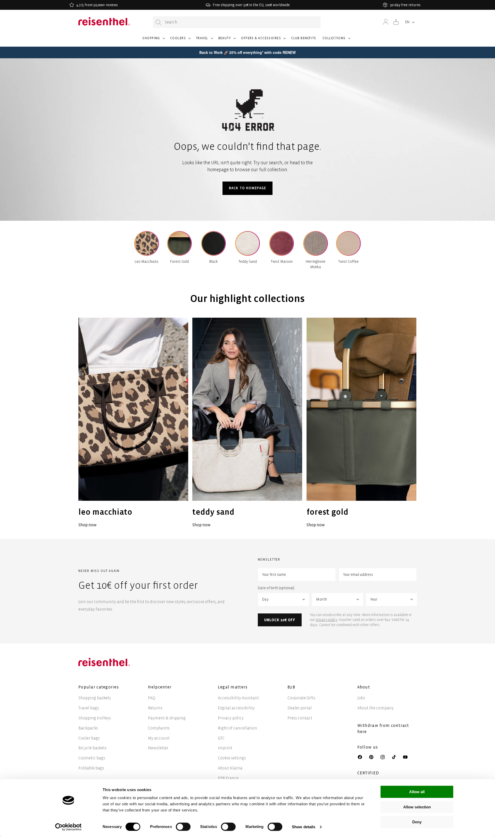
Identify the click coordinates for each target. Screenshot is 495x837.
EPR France (228, 778)
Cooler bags (89, 738)
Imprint (225, 748)
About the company (375, 708)
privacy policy (326, 620)
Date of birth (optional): (276, 588)
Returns (155, 708)
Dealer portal (299, 708)
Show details (303, 827)
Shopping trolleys (94, 718)
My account (159, 738)
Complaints (159, 728)
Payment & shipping (167, 718)
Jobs (361, 698)
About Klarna (230, 768)
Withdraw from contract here (383, 728)
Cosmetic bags (91, 758)
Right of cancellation (237, 728)
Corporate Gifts (301, 698)
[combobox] (236, 22)
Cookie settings (232, 758)
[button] (153, 40)
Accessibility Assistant (238, 698)
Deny (417, 822)
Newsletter (158, 748)
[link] (133, 423)
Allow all (417, 792)
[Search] (158, 22)
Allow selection (417, 807)
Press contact (299, 718)
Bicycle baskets (92, 748)
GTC (221, 738)
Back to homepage (247, 188)
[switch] (183, 827)
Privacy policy (231, 718)
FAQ (151, 698)
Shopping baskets (94, 698)
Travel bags (88, 708)
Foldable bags (91, 768)
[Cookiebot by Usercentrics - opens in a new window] (68, 827)
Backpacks (88, 728)
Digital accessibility (236, 708)
